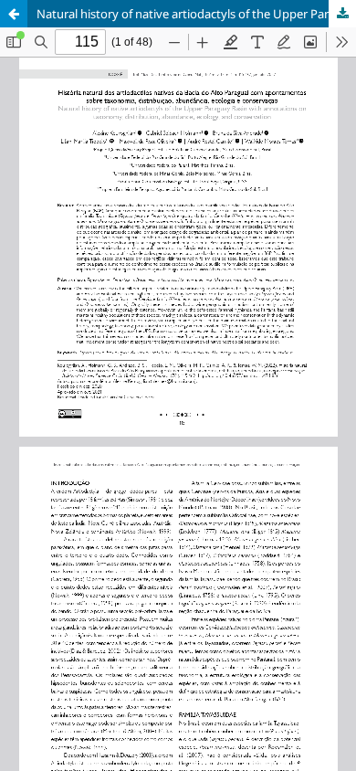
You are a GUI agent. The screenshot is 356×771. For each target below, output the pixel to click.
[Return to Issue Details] (13, 13)
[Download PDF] (342, 13)
